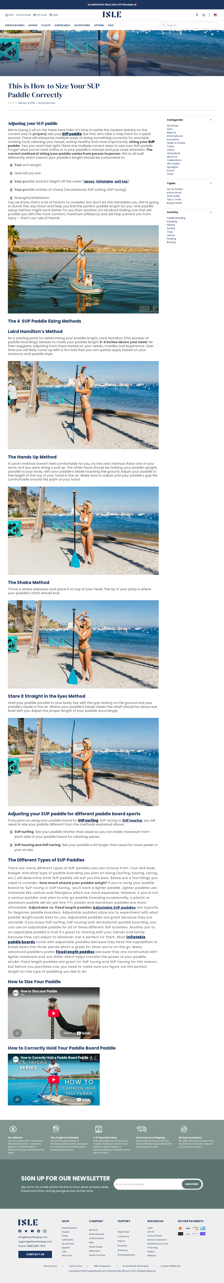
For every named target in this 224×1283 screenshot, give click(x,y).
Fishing (171, 225)
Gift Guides (173, 163)
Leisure (171, 235)
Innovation (173, 139)
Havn (170, 129)
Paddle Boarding (176, 218)
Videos (150, 1251)
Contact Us (35, 1254)
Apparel (99, 25)
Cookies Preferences (171, 1266)
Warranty (122, 1245)
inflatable (104, 181)
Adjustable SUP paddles (114, 907)
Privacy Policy (50, 1266)
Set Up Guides (175, 189)
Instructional (174, 192)
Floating (171, 238)
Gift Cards (42, 14)
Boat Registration (126, 1254)
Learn (55, 14)
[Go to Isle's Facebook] (19, 1231)
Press (91, 1242)
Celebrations (174, 160)
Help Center (123, 1231)
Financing (152, 1247)
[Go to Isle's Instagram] (44, 1231)
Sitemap (151, 1255)
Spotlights (172, 167)
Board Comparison (157, 1239)
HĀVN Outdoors (96, 1234)
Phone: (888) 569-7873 (31, 1246)
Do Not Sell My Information (136, 1266)
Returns (121, 1241)
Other (170, 174)
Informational (175, 136)
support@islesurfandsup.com (35, 1241)
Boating (171, 242)
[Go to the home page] (112, 15)
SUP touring (132, 820)
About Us (172, 156)
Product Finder (23, 14)
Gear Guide (173, 196)
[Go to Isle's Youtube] (32, 1231)
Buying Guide (174, 203)
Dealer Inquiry (96, 1246)
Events (170, 170)
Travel (170, 146)
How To (171, 132)
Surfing (171, 228)
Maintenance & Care (157, 1243)
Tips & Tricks (174, 199)
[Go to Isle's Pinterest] (38, 1231)
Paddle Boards (15, 25)
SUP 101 (150, 1231)
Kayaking (172, 221)
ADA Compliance (102, 1266)
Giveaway (123, 1250)
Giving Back (173, 153)
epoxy (89, 181)
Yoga (170, 231)
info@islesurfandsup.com (33, 1237)
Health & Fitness (176, 143)
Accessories (82, 25)
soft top (121, 181)
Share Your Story (97, 1255)
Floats (46, 25)
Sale (110, 25)
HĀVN (11, 14)
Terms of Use (75, 1266)
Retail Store (94, 1250)
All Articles (172, 125)
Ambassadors (96, 1238)
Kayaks (33, 25)
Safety (170, 149)
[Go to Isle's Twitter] (26, 1231)
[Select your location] (215, 15)
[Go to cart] (203, 15)
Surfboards (62, 25)
